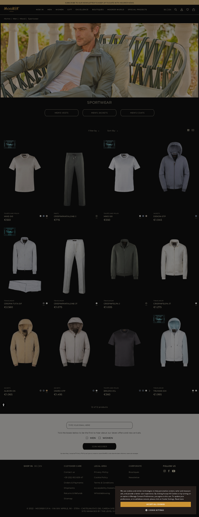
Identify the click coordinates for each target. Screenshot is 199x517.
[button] (155, 510)
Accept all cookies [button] (155, 504)
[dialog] (99, 258)
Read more (179, 499)
